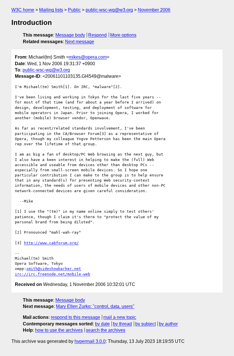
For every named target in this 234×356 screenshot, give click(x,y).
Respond (97, 35)
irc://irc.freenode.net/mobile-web (52, 274)
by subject (145, 323)
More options (123, 35)
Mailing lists (51, 9)
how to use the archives (59, 330)
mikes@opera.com (88, 57)
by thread (122, 323)
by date (102, 323)
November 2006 (154, 9)
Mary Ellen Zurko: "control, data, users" (95, 306)
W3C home (22, 9)
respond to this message (75, 317)
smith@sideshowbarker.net (53, 268)
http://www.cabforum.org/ (51, 243)
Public (74, 9)
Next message (79, 41)
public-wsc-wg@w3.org (109, 9)
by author (168, 323)
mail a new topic (119, 317)
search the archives (105, 330)
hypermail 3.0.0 (90, 341)
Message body (70, 35)
